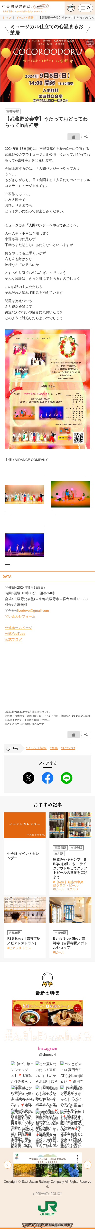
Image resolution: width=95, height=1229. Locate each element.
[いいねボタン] (73, 136)
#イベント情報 (36, 748)
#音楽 (54, 748)
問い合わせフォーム (20, 616)
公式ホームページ (18, 628)
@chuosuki (47, 1054)
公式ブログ (13, 639)
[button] (7, 1165)
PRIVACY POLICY (49, 1194)
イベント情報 (25, 17)
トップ (6, 17)
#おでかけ (68, 748)
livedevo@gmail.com (33, 610)
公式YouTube (15, 633)
